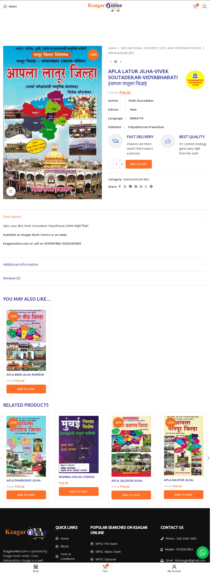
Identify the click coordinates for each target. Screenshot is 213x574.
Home (112, 48)
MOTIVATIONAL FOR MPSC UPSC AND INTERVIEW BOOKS (161, 48)
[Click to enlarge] (11, 191)
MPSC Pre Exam (106, 544)
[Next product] (120, 61)
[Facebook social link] (119, 186)
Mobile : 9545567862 (179, 549)
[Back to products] (115, 61)
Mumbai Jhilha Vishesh (77, 477)
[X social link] (125, 186)
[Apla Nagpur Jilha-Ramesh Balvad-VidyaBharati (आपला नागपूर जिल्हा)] (183, 446)
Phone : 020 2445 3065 (181, 538)
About (65, 546)
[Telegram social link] (151, 186)
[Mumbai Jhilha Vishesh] (78, 444)
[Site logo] (105, 6)
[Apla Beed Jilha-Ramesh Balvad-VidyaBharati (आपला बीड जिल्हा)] (26, 340)
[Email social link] (130, 186)
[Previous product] (110, 61)
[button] (26, 389)
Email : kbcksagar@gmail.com (185, 560)
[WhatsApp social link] (146, 186)
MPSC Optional (105, 559)
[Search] (205, 6)
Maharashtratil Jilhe (121, 53)
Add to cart (139, 164)
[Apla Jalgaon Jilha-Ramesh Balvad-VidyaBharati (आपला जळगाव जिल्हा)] (131, 446)
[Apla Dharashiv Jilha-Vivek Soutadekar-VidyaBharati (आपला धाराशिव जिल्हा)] (26, 446)
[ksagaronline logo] (26, 533)
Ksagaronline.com (15, 551)
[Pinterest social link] (136, 186)
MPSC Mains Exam (108, 552)
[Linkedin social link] (141, 186)
